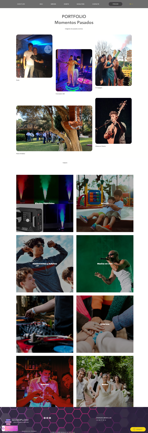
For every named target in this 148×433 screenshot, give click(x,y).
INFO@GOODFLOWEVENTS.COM (103, 417)
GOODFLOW (20, 420)
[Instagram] (45, 418)
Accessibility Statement (29, 431)
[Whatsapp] (50, 418)
